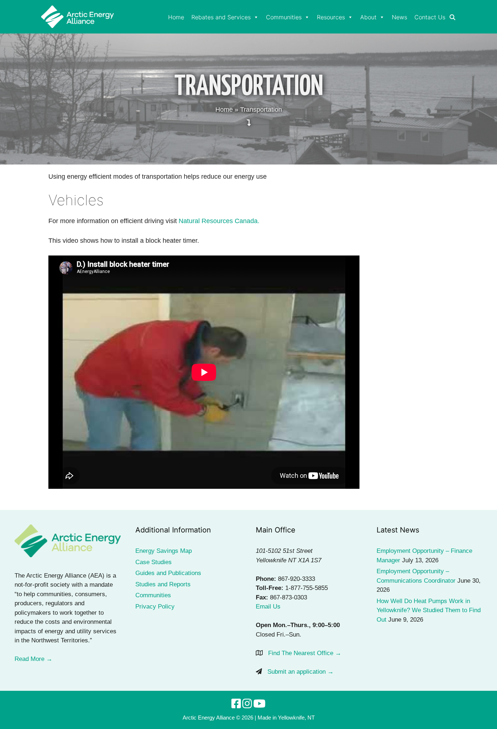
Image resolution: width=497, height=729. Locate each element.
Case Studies (153, 562)
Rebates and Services (221, 17)
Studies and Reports (163, 584)
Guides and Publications (168, 573)
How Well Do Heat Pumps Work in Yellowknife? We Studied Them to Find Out (429, 610)
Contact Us (429, 17)
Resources (331, 17)
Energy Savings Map (163, 550)
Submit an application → (300, 671)
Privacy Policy (155, 606)
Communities (284, 17)
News (399, 17)
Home (176, 17)
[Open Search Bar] (452, 17)
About (368, 17)
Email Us (268, 606)
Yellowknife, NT (296, 717)
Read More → (33, 658)
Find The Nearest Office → (304, 653)
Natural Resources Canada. (218, 221)
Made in (267, 717)
